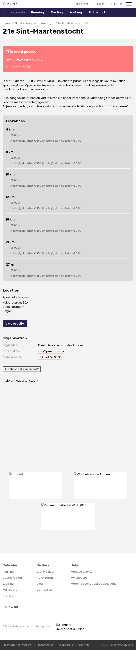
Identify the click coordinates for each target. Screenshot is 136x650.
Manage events (81, 572)
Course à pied (12, 578)
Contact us (44, 590)
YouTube (65, 3)
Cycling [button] (57, 12)
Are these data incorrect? (22, 369)
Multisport (10, 590)
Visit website (14, 323)
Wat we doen (46, 572)
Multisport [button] (97, 12)
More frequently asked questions (93, 584)
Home (6, 23)
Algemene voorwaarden (17, 644)
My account (79, 578)
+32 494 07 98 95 (50, 357)
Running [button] (37, 12)
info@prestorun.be (51, 351)
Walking (76, 12)
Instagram (59, 3)
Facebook (54, 3)
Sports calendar (25, 23)
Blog (40, 584)
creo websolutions (122, 644)
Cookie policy (66, 644)
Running (8, 572)
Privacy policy (45, 644)
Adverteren (45, 578)
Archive (8, 596)
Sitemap (84, 644)
